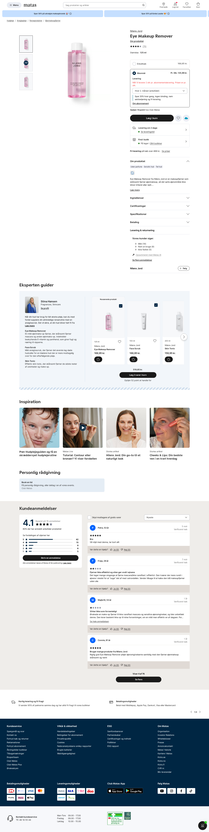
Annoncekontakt (165, 746)
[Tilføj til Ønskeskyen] (186, 118)
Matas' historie (164, 750)
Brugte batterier (64, 750)
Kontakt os (12, 735)
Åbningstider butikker (17, 750)
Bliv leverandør (164, 772)
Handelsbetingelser (66, 731)
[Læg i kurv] (98, 359)
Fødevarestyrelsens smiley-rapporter (74, 746)
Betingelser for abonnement (70, 735)
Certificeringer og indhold (119, 738)
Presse (161, 742)
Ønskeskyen (12, 768)
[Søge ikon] (143, 5)
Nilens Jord (136, 31)
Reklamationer (13, 742)
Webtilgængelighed (66, 753)
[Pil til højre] (206, 13)
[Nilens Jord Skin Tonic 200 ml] (179, 332)
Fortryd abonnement (16, 746)
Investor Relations (166, 735)
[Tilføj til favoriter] (178, 118)
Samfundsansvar (115, 731)
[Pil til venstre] (191, 712)
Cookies (61, 742)
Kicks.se (161, 757)
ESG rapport (113, 746)
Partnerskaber (114, 735)
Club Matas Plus (14, 764)
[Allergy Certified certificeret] (132, 173)
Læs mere (30, 326)
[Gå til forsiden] (30, 5)
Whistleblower (164, 738)
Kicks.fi (161, 764)
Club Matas (12, 761)
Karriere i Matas (165, 753)
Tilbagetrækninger (15, 753)
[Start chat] (202, 825)
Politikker (111, 742)
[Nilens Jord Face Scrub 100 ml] (143, 332)
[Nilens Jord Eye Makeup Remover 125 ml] (108, 333)
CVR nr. (161, 768)
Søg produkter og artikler (77, 5)
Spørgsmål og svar (15, 731)
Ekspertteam (13, 757)
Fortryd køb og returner (18, 738)
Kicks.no (161, 761)
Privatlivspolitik (64, 738)
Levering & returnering (142, 230)
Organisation (163, 731)
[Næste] (184, 336)
